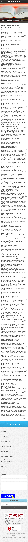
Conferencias (4, 469)
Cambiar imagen (14, 500)
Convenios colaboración (6, 441)
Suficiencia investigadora (6, 446)
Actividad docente (5, 434)
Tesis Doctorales (5, 444)
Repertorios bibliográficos (7, 461)
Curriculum (3, 431)
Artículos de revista (5, 454)
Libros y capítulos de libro (7, 459)
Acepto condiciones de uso (9, 492)
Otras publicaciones (5, 464)
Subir (23, 49)
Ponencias (3, 466)
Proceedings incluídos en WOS (8, 456)
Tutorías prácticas (5, 436)
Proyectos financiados (6, 439)
